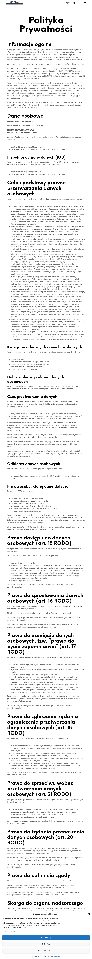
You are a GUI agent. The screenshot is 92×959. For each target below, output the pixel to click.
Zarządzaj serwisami (10, 931)
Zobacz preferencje (46, 951)
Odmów (46, 944)
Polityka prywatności (53, 956)
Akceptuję (46, 938)
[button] (88, 914)
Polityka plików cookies (38, 956)
